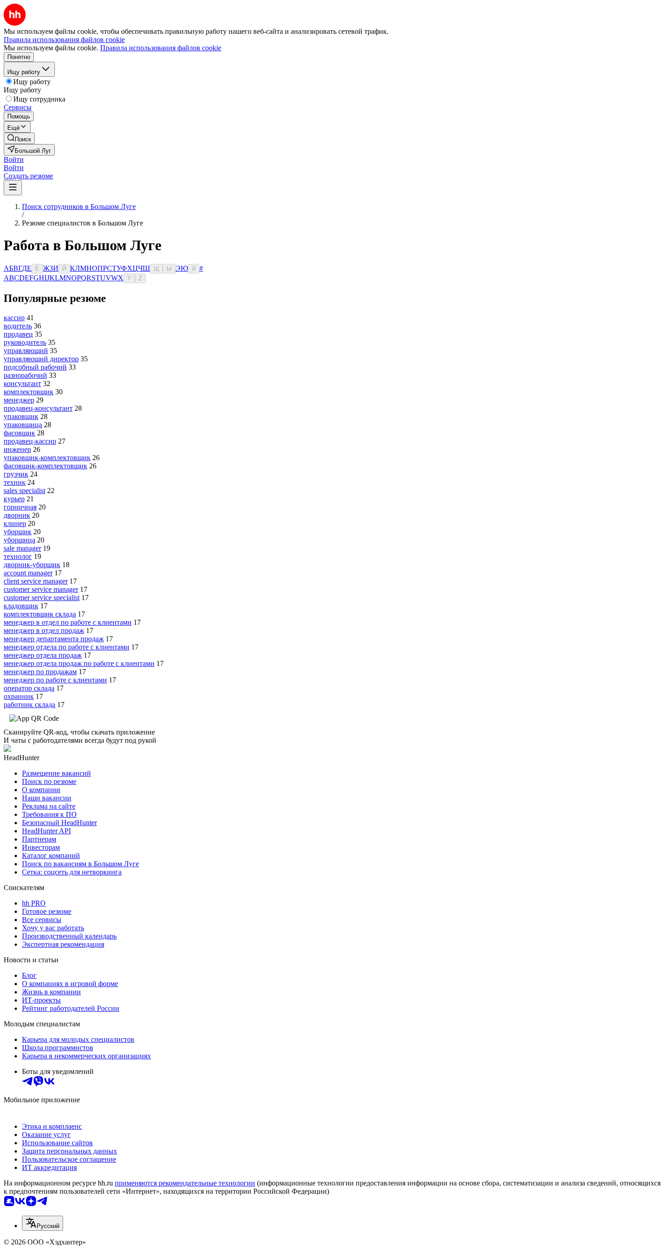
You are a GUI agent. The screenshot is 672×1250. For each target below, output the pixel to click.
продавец (18, 334)
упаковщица (23, 425)
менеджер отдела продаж (43, 655)
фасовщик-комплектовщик (45, 466)
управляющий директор (41, 359)
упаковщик (21, 416)
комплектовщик (28, 392)
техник (15, 482)
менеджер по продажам (40, 672)
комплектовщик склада (40, 614)
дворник (17, 515)
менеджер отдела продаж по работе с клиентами (79, 663)
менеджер (19, 400)
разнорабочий (25, 375)
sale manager (22, 548)
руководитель (25, 342)
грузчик (16, 474)
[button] (14, 159)
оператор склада (29, 688)
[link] (19, 138)
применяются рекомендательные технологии (185, 1183)
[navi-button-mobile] (13, 187)
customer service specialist (42, 597)
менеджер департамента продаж (54, 639)
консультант (22, 383)
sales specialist (24, 490)
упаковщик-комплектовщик (47, 457)
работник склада (29, 704)
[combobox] (42, 1223)
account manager (28, 573)
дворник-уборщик (32, 565)
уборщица (19, 540)
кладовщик (21, 606)
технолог (18, 556)
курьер (14, 499)
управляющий (26, 350)
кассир (14, 318)
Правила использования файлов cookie (160, 48)
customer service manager (41, 589)
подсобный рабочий (35, 367)
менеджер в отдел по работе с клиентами (68, 622)
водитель (18, 326)
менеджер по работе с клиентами (55, 680)
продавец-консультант (38, 408)
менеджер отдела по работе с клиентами (66, 647)
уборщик (18, 532)
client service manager (36, 581)
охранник (19, 696)
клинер (15, 523)
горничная (20, 507)
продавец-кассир (30, 441)
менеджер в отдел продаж (44, 630)
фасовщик (19, 433)
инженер (17, 449)
